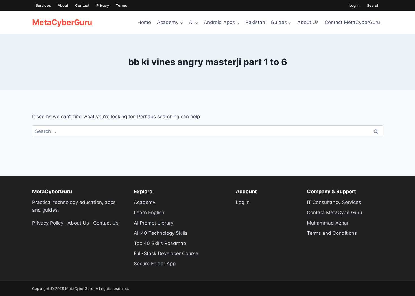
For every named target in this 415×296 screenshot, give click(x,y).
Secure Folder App (155, 263)
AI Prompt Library (153, 223)
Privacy (102, 5)
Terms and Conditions (332, 233)
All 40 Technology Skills (160, 233)
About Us (308, 22)
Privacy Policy (47, 223)
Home (144, 22)
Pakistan (255, 22)
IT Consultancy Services (334, 202)
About (63, 5)
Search (373, 5)
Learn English (149, 212)
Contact (82, 5)
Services (43, 5)
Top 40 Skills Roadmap (160, 243)
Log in (354, 5)
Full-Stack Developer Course (166, 253)
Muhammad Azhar (328, 223)
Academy (144, 202)
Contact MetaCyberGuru (352, 22)
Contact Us (106, 223)
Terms (121, 5)
